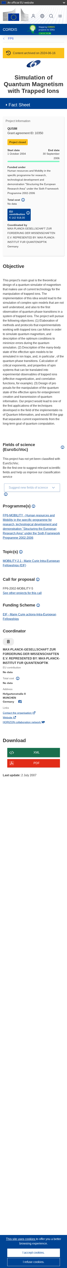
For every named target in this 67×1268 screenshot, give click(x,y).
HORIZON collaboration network (27, 722)
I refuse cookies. (33, 1262)
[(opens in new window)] (15, 14)
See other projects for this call (22, 593)
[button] (42, 16)
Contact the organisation (22, 713)
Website (13, 718)
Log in (33, 16)
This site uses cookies (21, 1239)
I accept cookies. (33, 1252)
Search (51, 16)
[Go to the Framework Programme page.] (34, 63)
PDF (37, 763)
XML (37, 752)
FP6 (11, 38)
